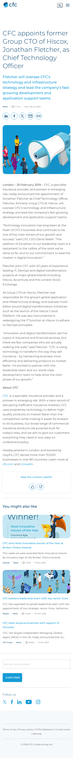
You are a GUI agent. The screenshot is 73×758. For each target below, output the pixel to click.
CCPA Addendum (44, 729)
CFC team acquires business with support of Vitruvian (31, 625)
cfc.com (8, 464)
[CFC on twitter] (7, 702)
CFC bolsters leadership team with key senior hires (35, 598)
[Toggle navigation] (67, 5)
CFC (6, 396)
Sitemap (37, 733)
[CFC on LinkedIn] (21, 702)
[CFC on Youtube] (31, 702)
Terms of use (9, 729)
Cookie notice (63, 729)
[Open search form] (60, 5)
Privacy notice (25, 729)
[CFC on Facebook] (14, 702)
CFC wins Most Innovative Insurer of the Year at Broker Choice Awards (33, 545)
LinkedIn (27, 464)
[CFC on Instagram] (40, 702)
